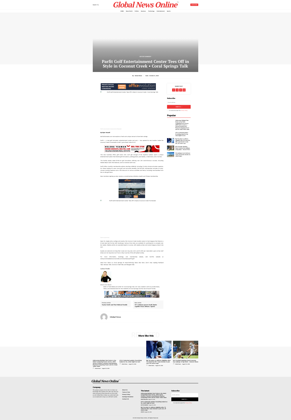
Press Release (144, 399)
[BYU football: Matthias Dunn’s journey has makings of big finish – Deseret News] (170, 148)
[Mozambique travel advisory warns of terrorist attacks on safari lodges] (170, 154)
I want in (178, 106)
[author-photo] (94, 368)
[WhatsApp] (184, 90)
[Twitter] (177, 90)
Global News (138, 75)
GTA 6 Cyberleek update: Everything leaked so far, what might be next (181, 134)
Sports (142, 412)
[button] (96, 4)
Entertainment (145, 56)
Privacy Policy (184, 110)
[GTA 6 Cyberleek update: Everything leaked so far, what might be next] (170, 134)
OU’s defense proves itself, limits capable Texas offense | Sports (146, 305)
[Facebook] (173, 90)
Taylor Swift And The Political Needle (114, 305)
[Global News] (104, 317)
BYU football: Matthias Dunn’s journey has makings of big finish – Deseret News (182, 148)
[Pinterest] (180, 90)
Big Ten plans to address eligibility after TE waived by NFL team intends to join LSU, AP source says (182, 141)
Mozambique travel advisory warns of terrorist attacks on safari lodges (182, 154)
